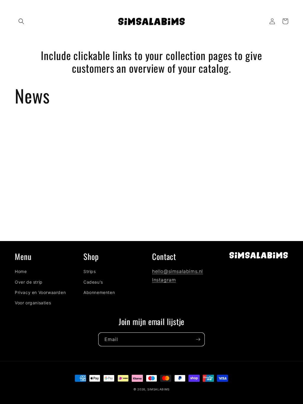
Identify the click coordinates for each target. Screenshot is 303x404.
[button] (21, 21)
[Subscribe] (197, 339)
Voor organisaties (33, 302)
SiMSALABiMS (158, 389)
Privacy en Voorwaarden (40, 292)
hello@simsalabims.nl (177, 271)
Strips (89, 271)
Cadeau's (93, 282)
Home (21, 271)
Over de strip (29, 282)
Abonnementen (99, 292)
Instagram (164, 280)
